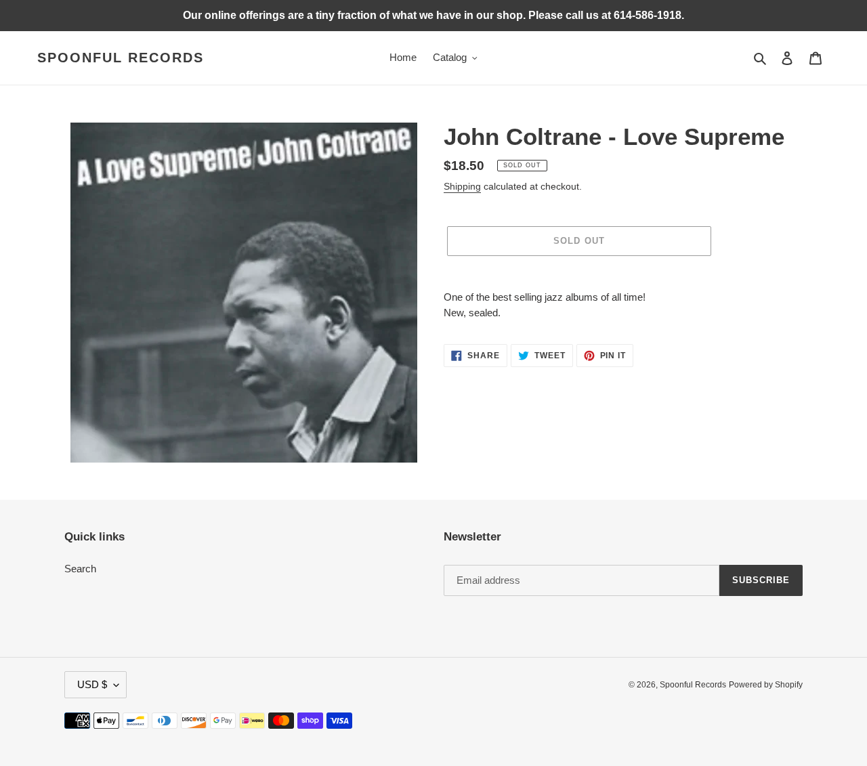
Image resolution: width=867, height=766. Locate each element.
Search (80, 568)
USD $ (92, 684)
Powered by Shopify (766, 684)
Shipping (462, 186)
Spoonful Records (120, 57)
